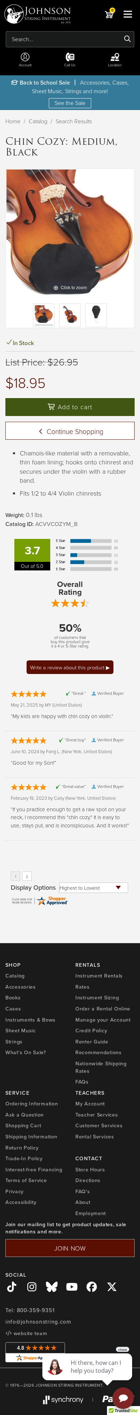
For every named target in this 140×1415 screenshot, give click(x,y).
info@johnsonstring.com (38, 1322)
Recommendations (98, 1052)
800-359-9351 (36, 1310)
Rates (82, 987)
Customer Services (98, 1125)
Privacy (14, 1191)
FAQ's (82, 1191)
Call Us (69, 64)
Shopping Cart (23, 1125)
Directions (88, 1180)
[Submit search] (127, 39)
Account (25, 64)
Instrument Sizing (97, 998)
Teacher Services (96, 1115)
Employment (90, 1213)
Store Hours (90, 1169)
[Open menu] (128, 14)
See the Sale (70, 103)
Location (114, 64)
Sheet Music (20, 1030)
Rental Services (94, 1137)
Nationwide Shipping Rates (101, 1067)
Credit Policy (91, 1030)
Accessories (20, 987)
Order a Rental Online (102, 1009)
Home (12, 121)
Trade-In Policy (24, 1158)
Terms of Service (26, 1180)
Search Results (74, 121)
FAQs (82, 1082)
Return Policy (21, 1148)
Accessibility (20, 1202)
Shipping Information (31, 1137)
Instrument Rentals (99, 976)
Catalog (38, 121)
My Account (90, 1104)
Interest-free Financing (33, 1169)
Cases (13, 1009)
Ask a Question (24, 1115)
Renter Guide (91, 1042)
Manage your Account (103, 1020)
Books (13, 998)
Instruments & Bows (30, 1020)
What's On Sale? (25, 1052)
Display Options (33, 887)
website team (29, 1333)
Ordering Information (31, 1104)
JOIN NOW (70, 1248)
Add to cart (74, 406)
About (82, 1202)
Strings (14, 1042)
